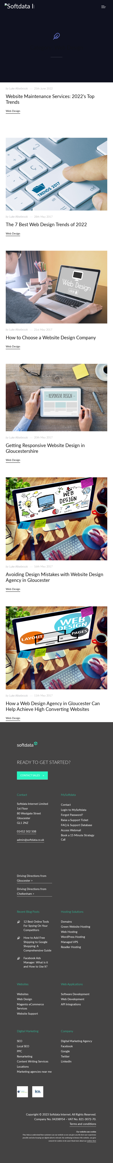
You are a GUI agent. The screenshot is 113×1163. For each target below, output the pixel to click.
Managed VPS (69, 942)
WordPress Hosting (73, 937)
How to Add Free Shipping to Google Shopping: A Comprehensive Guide (37, 944)
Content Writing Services (32, 1061)
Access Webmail (71, 830)
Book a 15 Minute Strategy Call (77, 837)
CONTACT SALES (30, 775)
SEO (19, 1041)
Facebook (67, 1046)
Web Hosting (69, 932)
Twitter (65, 1056)
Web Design (13, 111)
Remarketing (24, 1056)
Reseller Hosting (71, 947)
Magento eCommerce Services (30, 1006)
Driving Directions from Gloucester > (31, 878)
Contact (66, 804)
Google (65, 1051)
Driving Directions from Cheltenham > (31, 891)
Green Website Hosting (75, 926)
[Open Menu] (103, 6)
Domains (66, 921)
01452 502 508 (26, 831)
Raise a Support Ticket (74, 820)
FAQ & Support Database (76, 825)
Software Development (75, 994)
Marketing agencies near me (34, 1071)
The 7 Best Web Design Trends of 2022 (46, 224)
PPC (19, 1051)
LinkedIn (66, 1061)
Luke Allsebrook (17, 88)
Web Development (72, 999)
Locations (23, 1066)
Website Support (27, 1013)
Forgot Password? (72, 815)
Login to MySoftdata (73, 810)
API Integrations (71, 1004)
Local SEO (23, 1046)
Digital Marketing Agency (76, 1041)
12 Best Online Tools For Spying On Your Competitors (36, 926)
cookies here (91, 1141)
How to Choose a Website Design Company (51, 337)
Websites (22, 994)
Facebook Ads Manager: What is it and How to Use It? (36, 962)
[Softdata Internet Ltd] (21, 6)
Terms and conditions (83, 1124)
